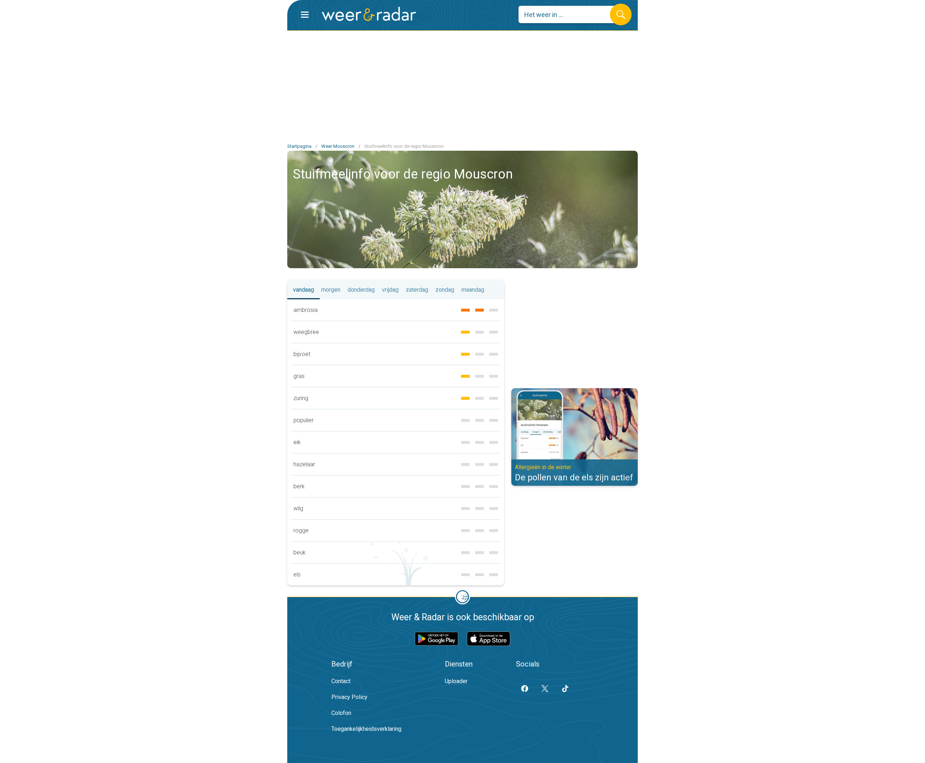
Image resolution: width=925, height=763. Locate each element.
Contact (340, 681)
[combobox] (570, 14)
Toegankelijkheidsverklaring (366, 728)
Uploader (456, 681)
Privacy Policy (349, 697)
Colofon (341, 713)
